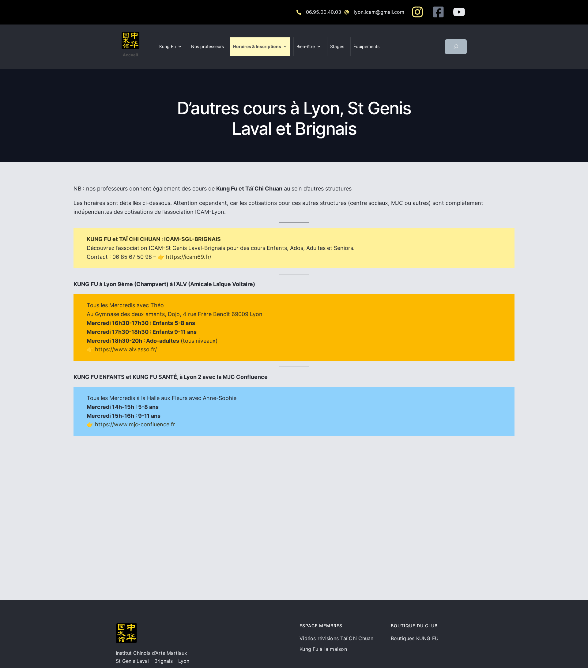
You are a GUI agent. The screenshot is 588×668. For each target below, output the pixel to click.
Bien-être (305, 46)
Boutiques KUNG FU (415, 638)
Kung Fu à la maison (323, 649)
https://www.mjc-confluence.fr (135, 424)
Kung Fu (167, 46)
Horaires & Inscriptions (257, 46)
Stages (337, 46)
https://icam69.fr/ (188, 257)
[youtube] (459, 12)
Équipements (366, 46)
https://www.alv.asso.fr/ (126, 349)
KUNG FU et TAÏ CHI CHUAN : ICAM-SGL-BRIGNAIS (154, 239)
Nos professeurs (207, 46)
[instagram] (417, 12)
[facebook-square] (438, 12)
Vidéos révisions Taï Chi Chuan (337, 638)
